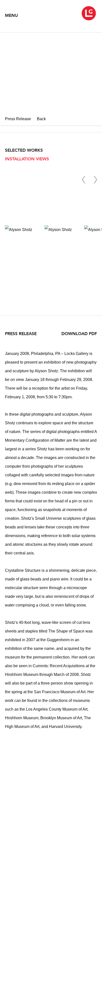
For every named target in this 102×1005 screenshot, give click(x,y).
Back (41, 119)
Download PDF (79, 333)
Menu (11, 15)
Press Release (18, 119)
